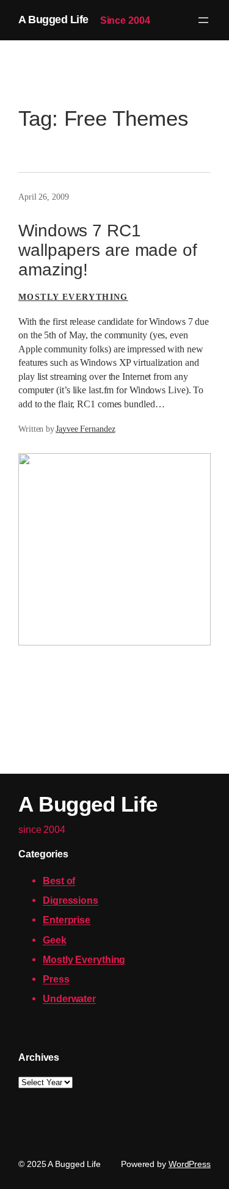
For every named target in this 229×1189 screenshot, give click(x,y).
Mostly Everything (73, 297)
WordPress (190, 1164)
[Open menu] (203, 20)
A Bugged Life (53, 19)
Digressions (70, 900)
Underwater (69, 998)
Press (56, 978)
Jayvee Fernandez (85, 429)
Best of (59, 880)
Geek (55, 939)
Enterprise (66, 919)
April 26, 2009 (43, 197)
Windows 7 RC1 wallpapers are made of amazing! (107, 249)
